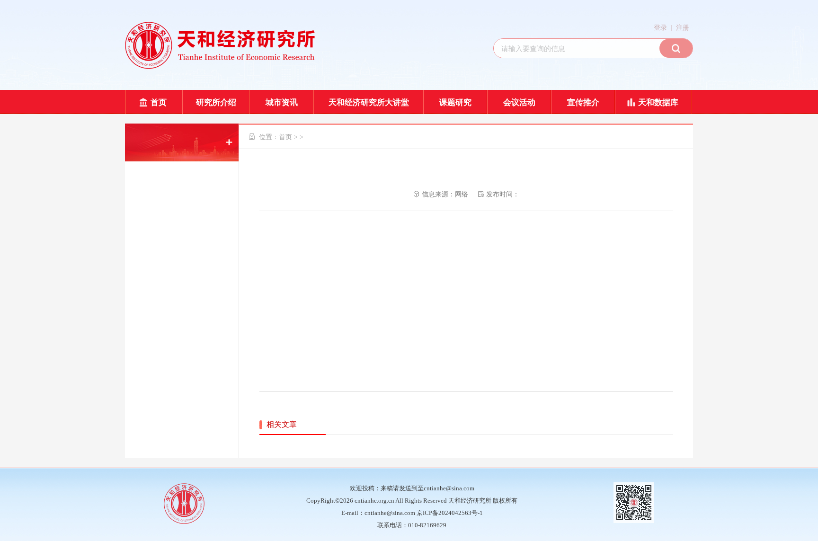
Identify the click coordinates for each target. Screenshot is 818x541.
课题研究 (455, 102)
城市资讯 (282, 102)
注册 (682, 27)
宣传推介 (583, 102)
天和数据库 (658, 102)
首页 (159, 102)
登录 (660, 27)
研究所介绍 (216, 102)
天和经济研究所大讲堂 (369, 102)
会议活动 (519, 102)
